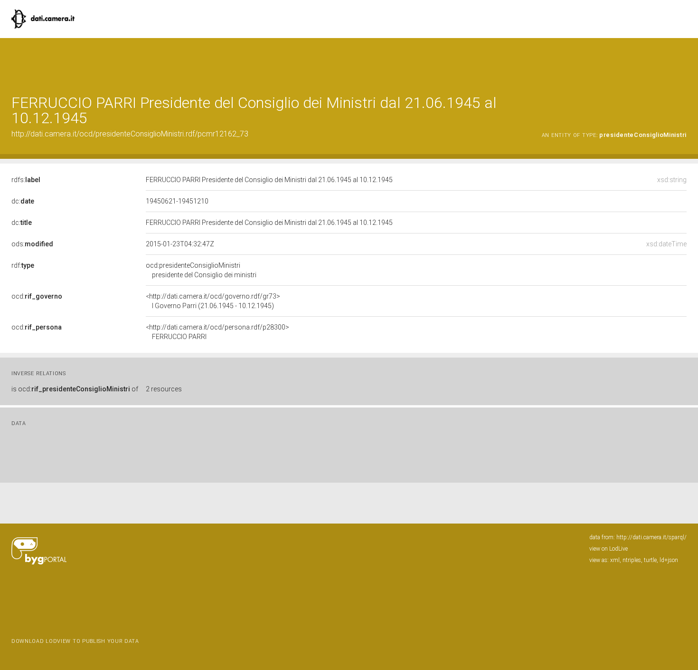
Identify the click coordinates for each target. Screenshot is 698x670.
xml (615, 560)
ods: (32, 244)
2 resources (164, 389)
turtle (650, 560)
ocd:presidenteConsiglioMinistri (201, 270)
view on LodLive (608, 548)
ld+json (669, 560)
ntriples (632, 560)
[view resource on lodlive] (682, 61)
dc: (22, 201)
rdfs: (25, 180)
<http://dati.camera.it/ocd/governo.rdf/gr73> (213, 301)
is (74, 389)
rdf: (22, 265)
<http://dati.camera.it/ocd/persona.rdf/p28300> (217, 331)
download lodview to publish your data (75, 641)
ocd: (36, 296)
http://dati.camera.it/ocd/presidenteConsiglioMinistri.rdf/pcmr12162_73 (129, 133)
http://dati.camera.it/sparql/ (651, 537)
